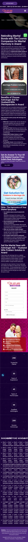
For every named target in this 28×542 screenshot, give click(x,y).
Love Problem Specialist (10, 481)
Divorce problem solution (5, 510)
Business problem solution (5, 521)
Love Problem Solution (10, 492)
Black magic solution (5, 460)
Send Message (11, 314)
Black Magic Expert (10, 449)
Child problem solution (5, 516)
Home (2, 20)
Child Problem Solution (10, 516)
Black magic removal (5, 454)
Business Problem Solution (10, 521)
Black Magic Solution (10, 460)
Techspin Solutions (19, 538)
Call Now (7, 165)
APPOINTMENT (10, 3)
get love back (4, 498)
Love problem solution (5, 492)
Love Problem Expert (10, 487)
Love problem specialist (5, 481)
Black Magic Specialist (10, 443)
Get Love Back (9, 498)
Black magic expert (4, 449)
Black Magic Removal (10, 454)
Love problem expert (5, 487)
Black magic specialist (5, 443)
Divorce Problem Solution (10, 510)
